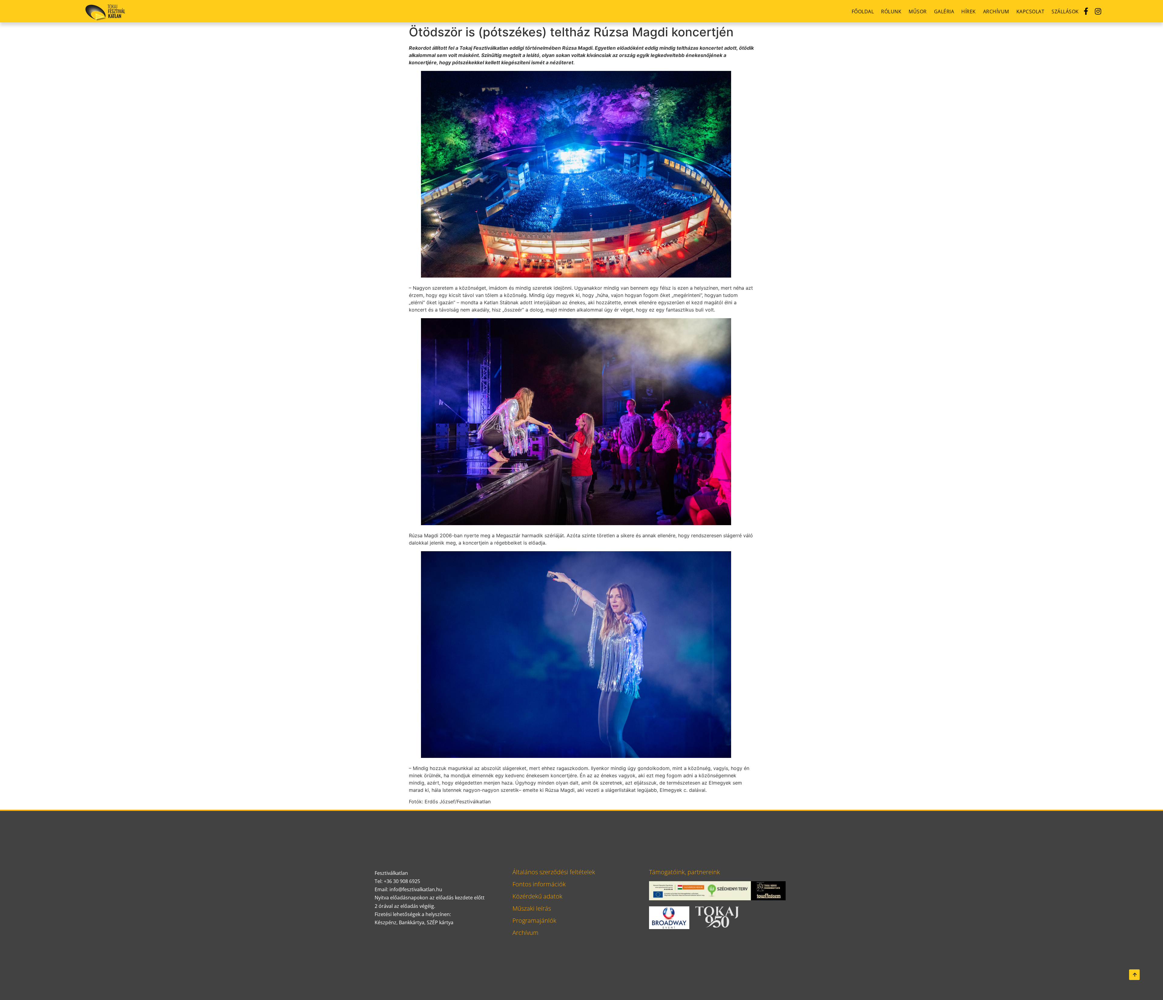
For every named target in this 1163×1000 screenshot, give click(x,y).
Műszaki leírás (531, 908)
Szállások (1065, 11)
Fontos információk (539, 884)
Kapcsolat (1030, 11)
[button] (1134, 974)
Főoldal (863, 11)
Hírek (968, 11)
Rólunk (891, 11)
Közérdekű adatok (537, 896)
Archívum (996, 11)
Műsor (918, 11)
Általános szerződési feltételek (553, 872)
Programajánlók (534, 920)
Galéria (944, 11)
